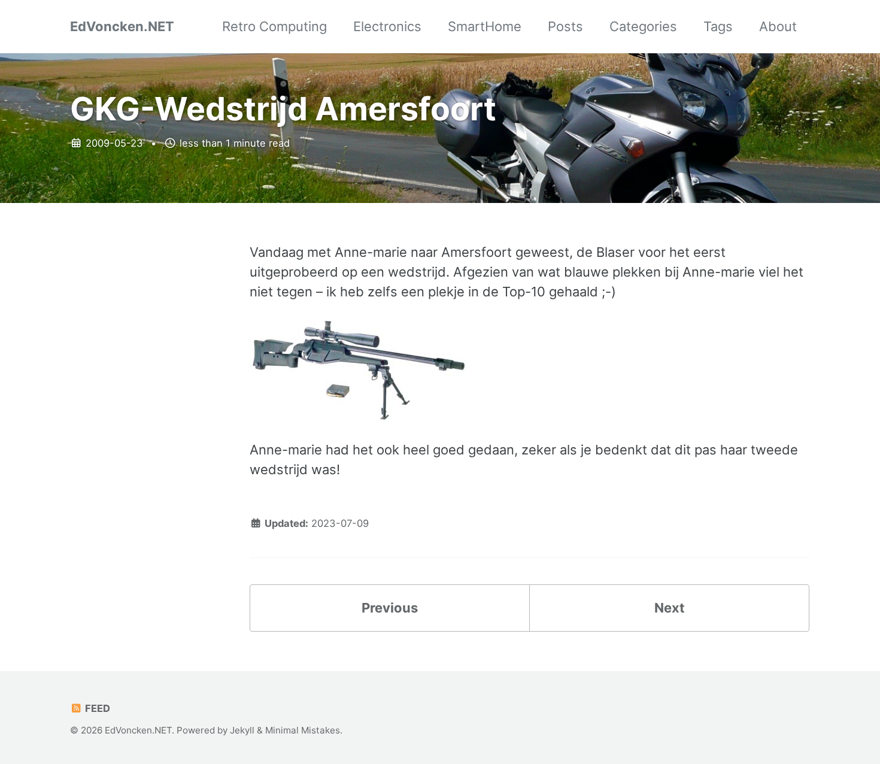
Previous (390, 608)
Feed (96, 708)
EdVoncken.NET (122, 26)
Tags (718, 26)
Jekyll (242, 730)
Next (669, 608)
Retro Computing (274, 26)
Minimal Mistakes (302, 730)
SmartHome (484, 26)
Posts (565, 26)
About (778, 26)
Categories (643, 26)
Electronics (387, 26)
